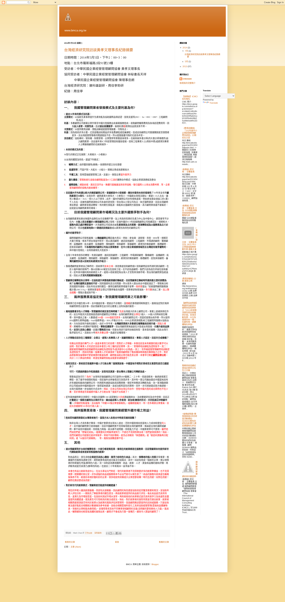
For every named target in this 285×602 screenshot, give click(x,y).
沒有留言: (98, 533)
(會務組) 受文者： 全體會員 (188, 170)
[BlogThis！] (110, 533)
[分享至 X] (113, 533)
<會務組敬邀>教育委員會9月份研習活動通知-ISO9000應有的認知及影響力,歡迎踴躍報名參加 (189, 420)
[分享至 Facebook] (117, 533)
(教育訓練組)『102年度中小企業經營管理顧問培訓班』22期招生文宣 (189, 133)
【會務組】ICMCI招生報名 (190, 97)
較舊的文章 (164, 542)
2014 (185, 48)
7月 (187, 51)
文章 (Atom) (76, 547)
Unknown (187, 79)
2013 (185, 66)
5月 (187, 61)
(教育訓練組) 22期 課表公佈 (189, 279)
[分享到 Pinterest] (120, 533)
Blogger (155, 564)
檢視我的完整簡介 (187, 83)
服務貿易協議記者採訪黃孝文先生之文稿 (189, 368)
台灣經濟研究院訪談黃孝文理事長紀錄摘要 (98, 50)
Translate (213, 103)
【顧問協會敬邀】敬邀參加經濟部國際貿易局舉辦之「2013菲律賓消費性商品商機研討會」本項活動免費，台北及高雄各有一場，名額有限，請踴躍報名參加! (189, 314)
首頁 (117, 542)
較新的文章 (70, 542)
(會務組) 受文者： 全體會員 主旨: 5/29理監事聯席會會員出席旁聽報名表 (189, 210)
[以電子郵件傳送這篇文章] (107, 533)
